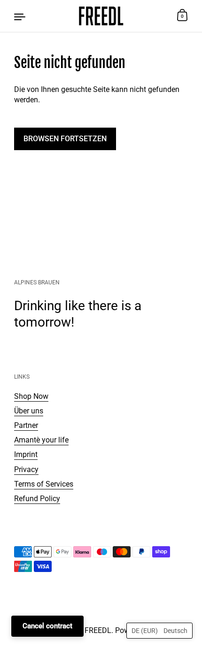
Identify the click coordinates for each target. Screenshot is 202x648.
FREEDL (98, 630)
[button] (159, 630)
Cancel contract (47, 626)
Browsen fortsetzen (65, 138)
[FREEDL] (101, 16)
